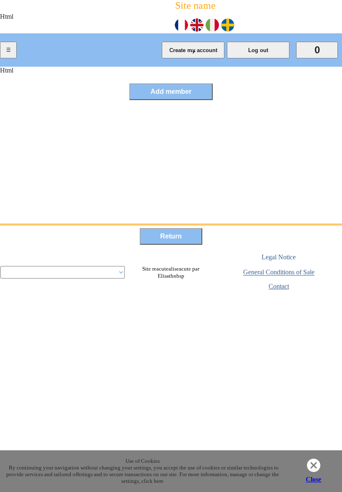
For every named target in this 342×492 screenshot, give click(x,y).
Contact (279, 286)
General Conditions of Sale (278, 272)
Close (313, 479)
